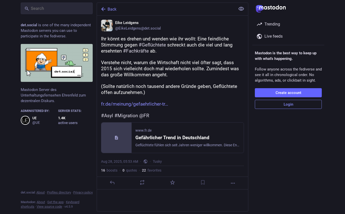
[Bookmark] (203, 182)
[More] (233, 183)
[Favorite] (172, 182)
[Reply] (112, 182)
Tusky (157, 161)
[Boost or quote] (142, 182)
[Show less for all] (241, 9)
